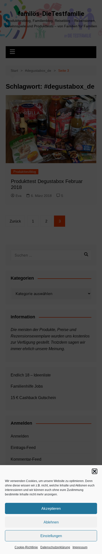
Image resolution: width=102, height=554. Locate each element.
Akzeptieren (51, 508)
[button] (94, 471)
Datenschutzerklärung (55, 547)
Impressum (80, 547)
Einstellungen (51, 536)
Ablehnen (51, 522)
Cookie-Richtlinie (26, 547)
